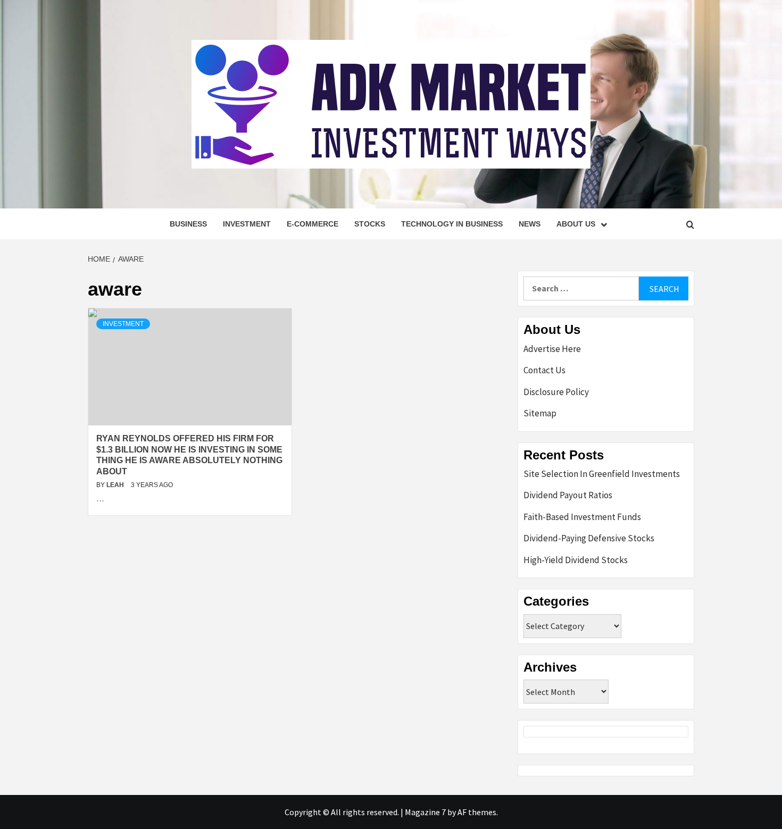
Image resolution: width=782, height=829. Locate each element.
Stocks (369, 224)
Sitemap (539, 413)
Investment (247, 224)
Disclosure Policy (556, 392)
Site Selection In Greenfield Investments (601, 474)
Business (188, 224)
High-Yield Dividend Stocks (575, 560)
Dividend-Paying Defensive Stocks (588, 538)
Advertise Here (552, 349)
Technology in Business (452, 224)
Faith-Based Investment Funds (582, 517)
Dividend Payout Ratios (567, 495)
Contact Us (544, 370)
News (529, 224)
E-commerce (312, 224)
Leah (116, 485)
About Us (575, 224)
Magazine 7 (425, 812)
